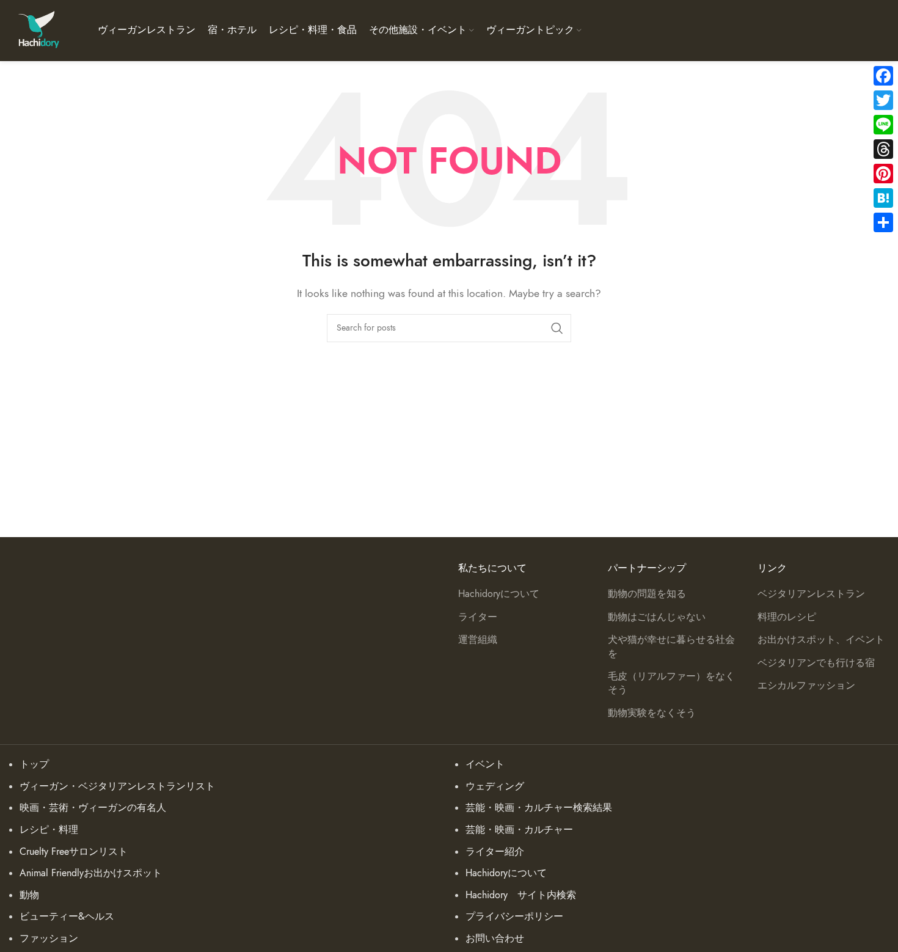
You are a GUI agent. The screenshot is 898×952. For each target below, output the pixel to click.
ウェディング (494, 786)
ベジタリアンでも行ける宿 (816, 663)
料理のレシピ (786, 617)
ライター (477, 617)
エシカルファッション (806, 685)
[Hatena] (883, 198)
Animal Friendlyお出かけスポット (91, 873)
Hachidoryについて (498, 594)
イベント (485, 764)
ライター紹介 (494, 852)
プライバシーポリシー (514, 916)
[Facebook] (883, 76)
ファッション (49, 938)
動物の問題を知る (647, 594)
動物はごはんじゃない (657, 617)
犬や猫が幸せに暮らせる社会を (671, 646)
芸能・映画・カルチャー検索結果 (538, 808)
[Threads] (883, 149)
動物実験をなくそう (652, 713)
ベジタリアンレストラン (811, 594)
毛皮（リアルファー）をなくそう (671, 683)
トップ (34, 764)
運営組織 (477, 639)
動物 (29, 895)
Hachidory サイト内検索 (520, 895)
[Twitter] (883, 100)
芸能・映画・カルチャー (519, 830)
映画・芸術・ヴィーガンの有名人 (93, 808)
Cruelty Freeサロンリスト (74, 852)
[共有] (883, 222)
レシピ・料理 (49, 830)
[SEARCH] (557, 328)
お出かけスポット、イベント (821, 639)
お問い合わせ (494, 938)
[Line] (883, 124)
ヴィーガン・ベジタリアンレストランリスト (117, 786)
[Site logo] (38, 30)
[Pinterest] (883, 173)
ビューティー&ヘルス (67, 916)
